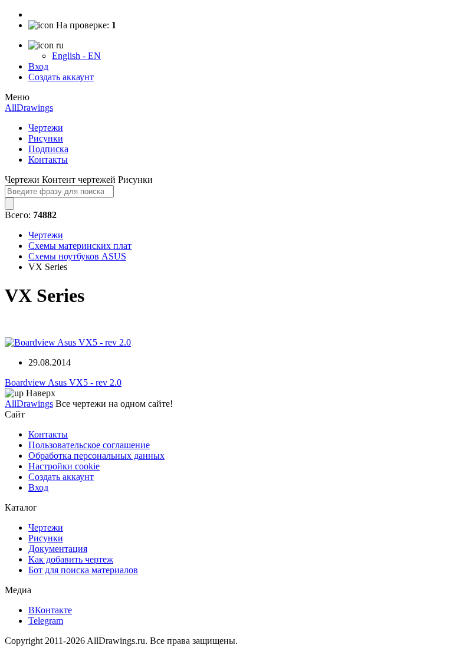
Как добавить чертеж (70, 559)
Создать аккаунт (61, 77)
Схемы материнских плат (80, 246)
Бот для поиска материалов (83, 570)
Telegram (45, 621)
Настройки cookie (64, 466)
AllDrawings (29, 108)
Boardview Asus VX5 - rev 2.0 (63, 382)
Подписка (48, 149)
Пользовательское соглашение (89, 445)
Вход (38, 66)
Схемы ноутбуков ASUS (77, 256)
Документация (57, 549)
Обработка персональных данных (96, 456)
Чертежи (45, 128)
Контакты (48, 159)
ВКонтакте (50, 610)
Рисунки (45, 138)
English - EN (76, 56)
